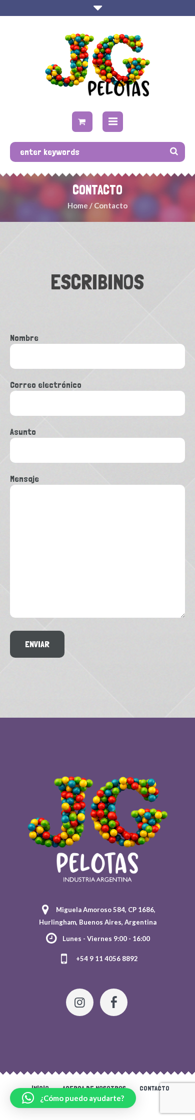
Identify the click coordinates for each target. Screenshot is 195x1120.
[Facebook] (114, 1002)
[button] (73, 1098)
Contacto (155, 1088)
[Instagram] (80, 1002)
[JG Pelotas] (97, 64)
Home (78, 205)
